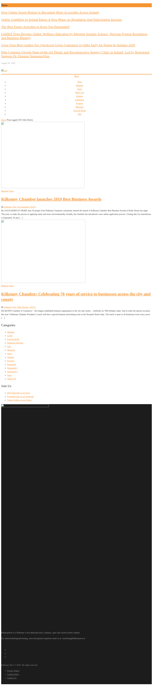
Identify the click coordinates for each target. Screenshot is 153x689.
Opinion (79, 96)
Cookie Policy (13, 674)
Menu (76, 76)
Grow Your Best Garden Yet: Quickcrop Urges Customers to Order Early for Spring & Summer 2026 (68, 45)
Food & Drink (80, 111)
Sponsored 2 (12, 372)
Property (79, 103)
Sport (79, 89)
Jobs (79, 114)
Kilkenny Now (10, 207)
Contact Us (11, 678)
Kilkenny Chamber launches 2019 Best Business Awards (51, 199)
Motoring (80, 107)
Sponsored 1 (12, 368)
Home (3, 120)
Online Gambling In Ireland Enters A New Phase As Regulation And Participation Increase (61, 19)
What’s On (79, 93)
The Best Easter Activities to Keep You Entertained (35, 27)
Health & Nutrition (15, 343)
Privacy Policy (13, 671)
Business (79, 85)
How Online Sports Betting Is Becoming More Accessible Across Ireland (50, 12)
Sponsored (79, 100)
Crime (9, 336)
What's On (11, 379)
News (79, 82)
